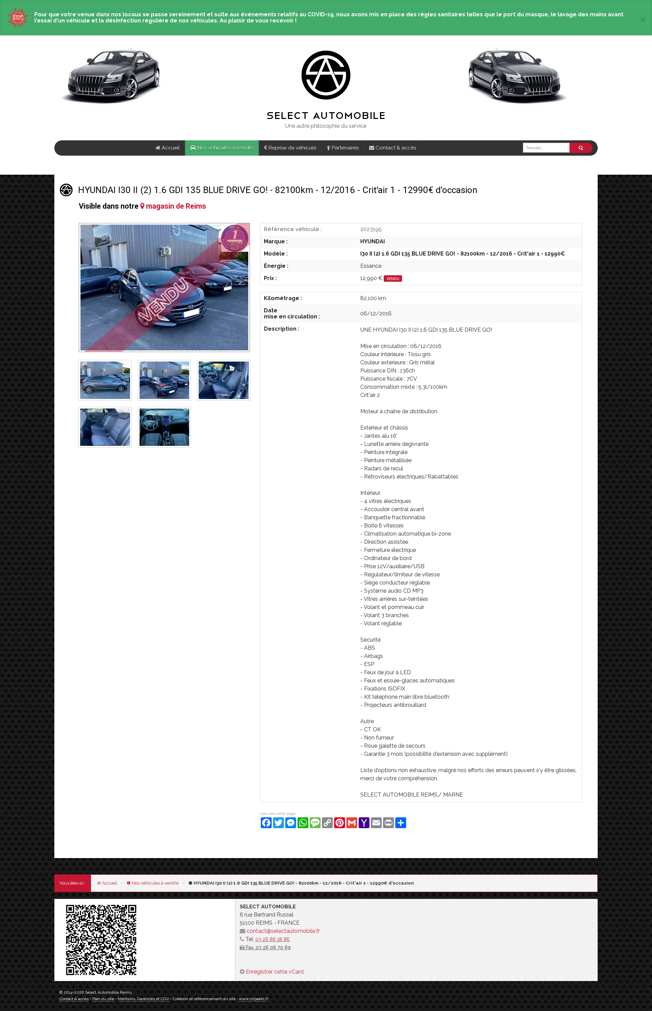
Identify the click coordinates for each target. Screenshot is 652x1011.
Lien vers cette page (277, 814)
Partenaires (344, 148)
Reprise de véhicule (291, 148)
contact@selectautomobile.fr (283, 931)
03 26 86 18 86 (272, 939)
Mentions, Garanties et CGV (143, 998)
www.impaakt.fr (253, 998)
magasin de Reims (175, 206)
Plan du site (103, 998)
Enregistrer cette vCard (275, 972)
